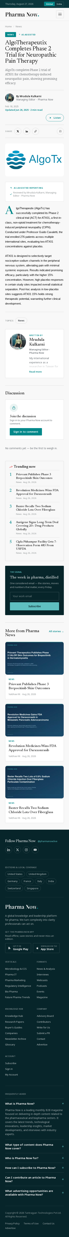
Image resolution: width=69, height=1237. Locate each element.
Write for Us (43, 1027)
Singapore (32, 888)
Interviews (43, 974)
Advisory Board (45, 1016)
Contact (41, 1038)
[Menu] (60, 14)
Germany (12, 881)
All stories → (56, 631)
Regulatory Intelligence (18, 985)
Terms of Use (31, 1223)
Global (49, 4)
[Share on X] (17, 131)
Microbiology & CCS (16, 968)
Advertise (42, 1044)
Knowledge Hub (14, 1016)
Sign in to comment (25, 431)
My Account (11, 1074)
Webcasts (42, 980)
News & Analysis (46, 968)
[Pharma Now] (22, 14)
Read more (35, 371)
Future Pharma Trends (17, 997)
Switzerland (14, 888)
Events (40, 991)
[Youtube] (35, 849)
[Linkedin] (8, 849)
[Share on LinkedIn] (26, 131)
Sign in (9, 1069)
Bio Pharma (11, 991)
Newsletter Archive (15, 1038)
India (59, 4)
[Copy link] (35, 131)
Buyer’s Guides (13, 1027)
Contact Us (48, 1223)
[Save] (60, 131)
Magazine (42, 997)
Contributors (44, 1021)
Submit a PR (43, 1033)
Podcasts (42, 985)
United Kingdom (37, 874)
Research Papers (14, 1021)
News (19, 26)
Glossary (10, 1044)
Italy (39, 881)
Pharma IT (11, 974)
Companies (11, 1033)
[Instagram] (26, 849)
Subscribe (34, 606)
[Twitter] (17, 849)
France (27, 881)
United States (15, 874)
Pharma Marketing (15, 980)
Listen (57, 117)
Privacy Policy (12, 1223)
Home (8, 26)
